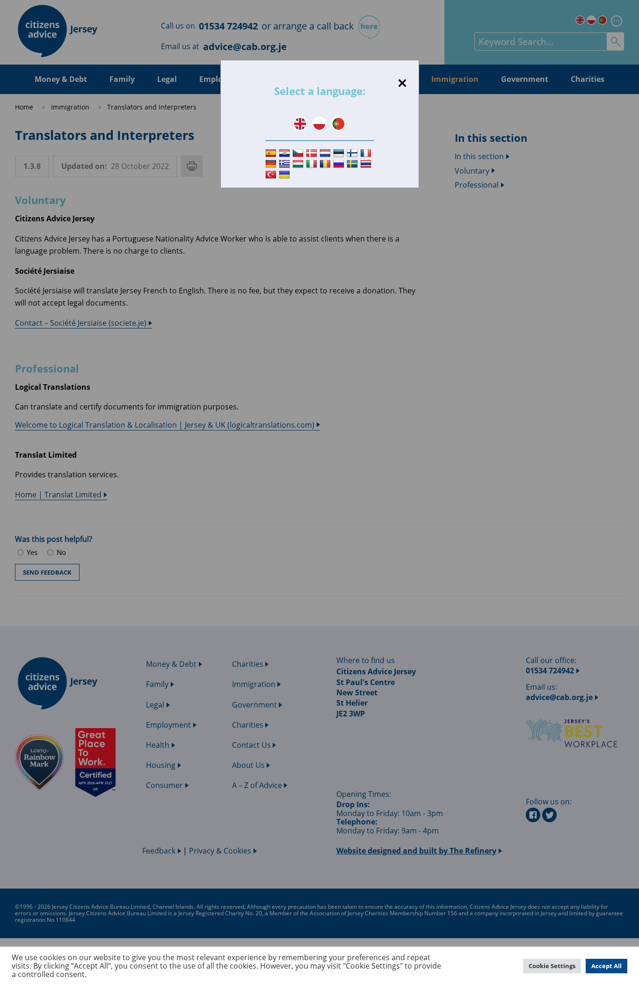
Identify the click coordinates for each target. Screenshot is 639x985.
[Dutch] (326, 153)
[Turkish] (272, 174)
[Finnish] (353, 153)
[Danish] (313, 153)
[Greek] (285, 164)
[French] (367, 153)
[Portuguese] (338, 124)
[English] (300, 124)
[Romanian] (326, 164)
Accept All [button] (606, 966)
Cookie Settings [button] (552, 966)
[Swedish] (353, 164)
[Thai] (367, 164)
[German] (272, 164)
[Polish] (319, 124)
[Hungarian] (299, 164)
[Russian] (340, 164)
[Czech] (299, 153)
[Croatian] (285, 153)
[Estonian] (340, 153)
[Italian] (313, 164)
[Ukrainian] (285, 174)
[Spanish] (272, 153)
